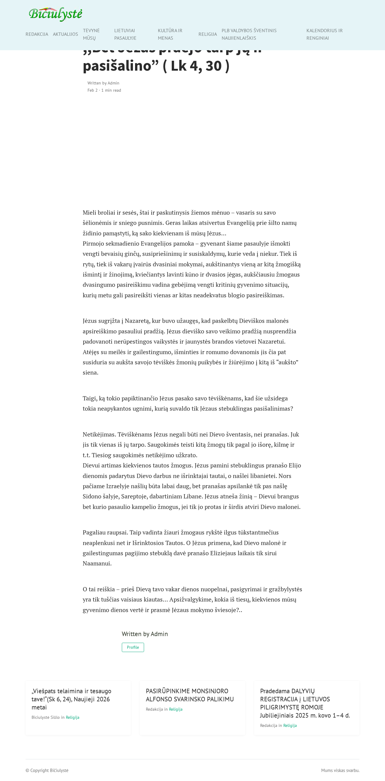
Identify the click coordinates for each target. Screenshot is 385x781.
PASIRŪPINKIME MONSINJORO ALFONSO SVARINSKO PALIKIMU (190, 695)
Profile (133, 647)
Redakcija (37, 34)
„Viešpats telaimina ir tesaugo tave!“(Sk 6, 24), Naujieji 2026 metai (71, 699)
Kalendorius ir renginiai (324, 34)
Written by (103, 83)
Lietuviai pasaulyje (125, 34)
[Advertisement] (192, 150)
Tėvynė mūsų (91, 34)
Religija (208, 34)
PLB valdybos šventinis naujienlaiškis (249, 34)
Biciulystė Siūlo (46, 717)
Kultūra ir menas (170, 34)
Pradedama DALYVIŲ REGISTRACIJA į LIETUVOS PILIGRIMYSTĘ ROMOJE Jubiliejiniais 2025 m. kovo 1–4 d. (305, 703)
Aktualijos (65, 34)
